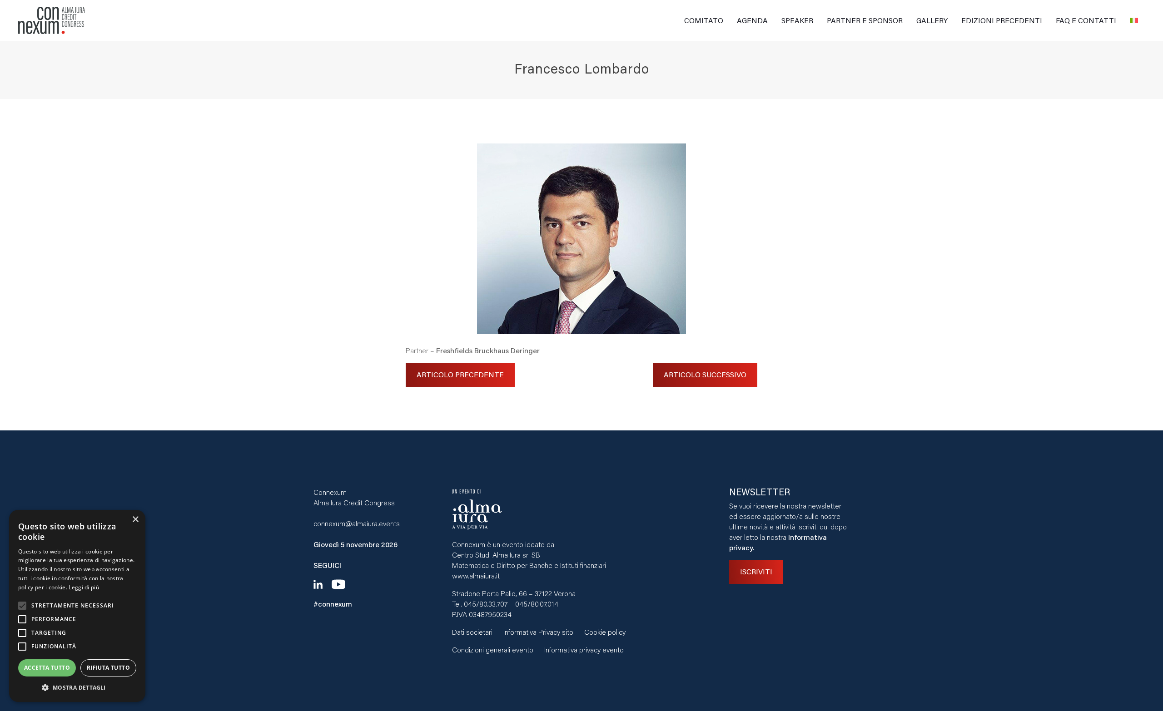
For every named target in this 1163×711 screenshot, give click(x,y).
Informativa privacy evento (584, 649)
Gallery (932, 20)
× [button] (135, 519)
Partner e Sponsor (865, 20)
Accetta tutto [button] (47, 668)
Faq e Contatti (1086, 20)
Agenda (752, 20)
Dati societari (472, 632)
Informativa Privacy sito (538, 632)
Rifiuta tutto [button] (108, 668)
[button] (77, 687)
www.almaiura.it (476, 575)
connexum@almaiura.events (356, 523)
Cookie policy (605, 632)
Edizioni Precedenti (1001, 20)
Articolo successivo (705, 374)
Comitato (703, 20)
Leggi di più (84, 587)
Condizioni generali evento (492, 649)
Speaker (797, 20)
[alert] (77, 606)
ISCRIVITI (756, 571)
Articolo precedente (460, 374)
